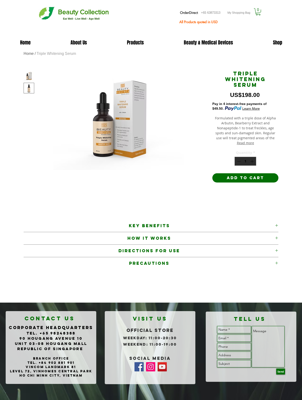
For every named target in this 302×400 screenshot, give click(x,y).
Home (29, 54)
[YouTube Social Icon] (162, 366)
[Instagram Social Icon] (150, 366)
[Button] (74, 13)
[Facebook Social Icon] (139, 366)
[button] (258, 11)
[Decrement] (238, 161)
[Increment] (252, 161)
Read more (245, 143)
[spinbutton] (245, 161)
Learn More (251, 108)
